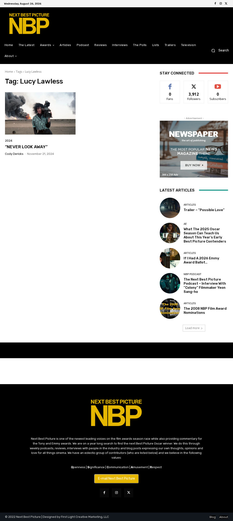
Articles (190, 205)
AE (185, 224)
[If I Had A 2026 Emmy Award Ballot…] (170, 258)
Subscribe (218, 84)
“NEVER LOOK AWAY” (26, 146)
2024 (8, 140)
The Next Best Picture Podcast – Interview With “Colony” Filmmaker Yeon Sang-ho (205, 285)
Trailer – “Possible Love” (204, 210)
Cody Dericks (14, 154)
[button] (218, 50)
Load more (192, 328)
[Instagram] (220, 3)
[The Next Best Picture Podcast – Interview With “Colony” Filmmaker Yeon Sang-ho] (170, 283)
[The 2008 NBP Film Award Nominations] (170, 308)
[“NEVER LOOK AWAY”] (40, 113)
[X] (226, 3)
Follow (194, 84)
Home (9, 72)
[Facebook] (215, 3)
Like (170, 84)
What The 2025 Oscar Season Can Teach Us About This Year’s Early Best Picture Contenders (205, 235)
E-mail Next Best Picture (116, 478)
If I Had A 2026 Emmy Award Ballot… (201, 260)
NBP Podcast (192, 274)
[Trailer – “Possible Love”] (170, 208)
